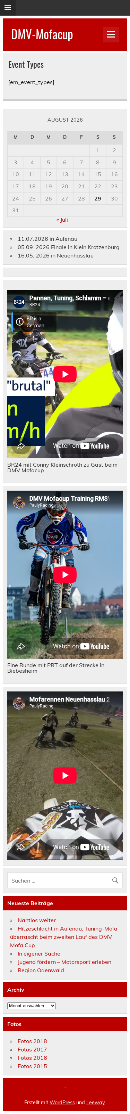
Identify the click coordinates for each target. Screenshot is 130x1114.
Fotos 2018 (32, 1041)
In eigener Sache (39, 953)
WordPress (62, 1102)
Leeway (95, 1102)
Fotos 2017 (32, 1049)
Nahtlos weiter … (39, 920)
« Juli (62, 219)
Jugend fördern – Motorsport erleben (64, 961)
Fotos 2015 (32, 1066)
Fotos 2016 (32, 1057)
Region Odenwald (41, 970)
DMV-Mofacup (42, 34)
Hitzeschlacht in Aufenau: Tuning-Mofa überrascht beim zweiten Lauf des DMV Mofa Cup (64, 937)
